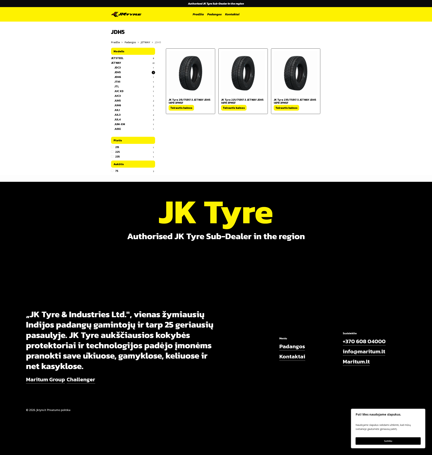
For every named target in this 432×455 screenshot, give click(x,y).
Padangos (130, 42)
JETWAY (145, 42)
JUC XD (119, 91)
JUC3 (117, 96)
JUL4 (117, 119)
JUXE (117, 129)
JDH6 (117, 77)
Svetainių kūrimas (290, 410)
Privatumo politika (58, 410)
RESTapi (308, 410)
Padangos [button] (292, 346)
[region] (388, 428)
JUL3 (117, 115)
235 (117, 156)
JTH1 (117, 81)
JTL (116, 86)
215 (117, 147)
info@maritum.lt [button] (364, 351)
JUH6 (117, 105)
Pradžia (115, 42)
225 (117, 152)
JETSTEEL (117, 58)
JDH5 (117, 72)
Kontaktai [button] (292, 356)
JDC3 (117, 67)
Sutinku (388, 441)
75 (116, 171)
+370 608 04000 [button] (364, 341)
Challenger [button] (81, 379)
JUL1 (117, 110)
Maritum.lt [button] (356, 361)
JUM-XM (119, 124)
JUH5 (117, 100)
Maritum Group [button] (45, 379)
